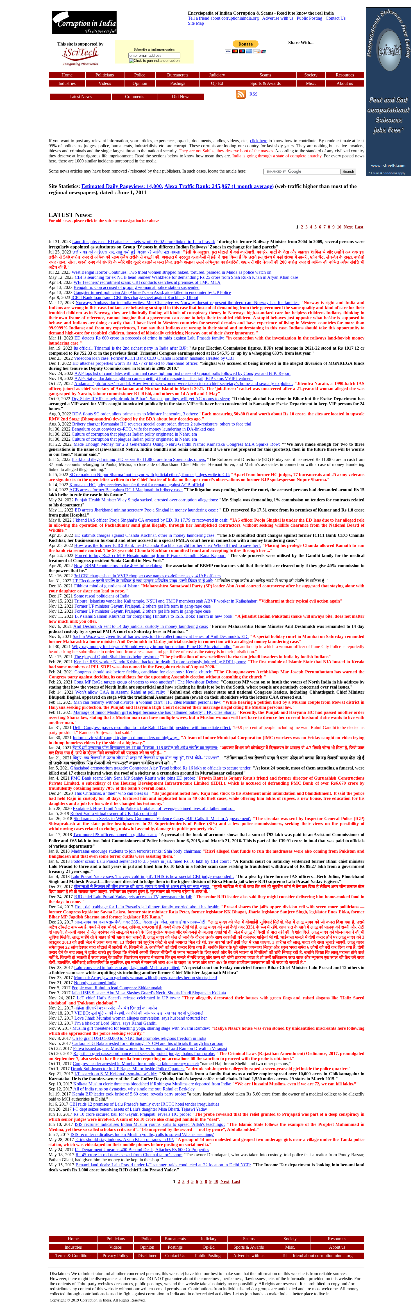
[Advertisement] (24, 91)
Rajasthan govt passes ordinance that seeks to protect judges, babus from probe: (144, 1053)
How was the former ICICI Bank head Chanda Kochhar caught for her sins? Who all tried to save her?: (167, 545)
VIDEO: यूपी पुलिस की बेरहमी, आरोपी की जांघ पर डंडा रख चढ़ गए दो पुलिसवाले (138, 1013)
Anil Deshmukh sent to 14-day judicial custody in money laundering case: (140, 626)
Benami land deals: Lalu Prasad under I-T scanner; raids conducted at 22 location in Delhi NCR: (163, 1164)
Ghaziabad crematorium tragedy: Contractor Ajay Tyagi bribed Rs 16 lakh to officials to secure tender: (160, 768)
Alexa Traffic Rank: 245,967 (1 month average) (219, 186)
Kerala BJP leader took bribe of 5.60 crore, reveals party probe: (129, 1094)
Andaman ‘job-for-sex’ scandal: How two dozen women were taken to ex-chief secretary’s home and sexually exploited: (183, 383)
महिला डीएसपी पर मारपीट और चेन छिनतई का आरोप (115, 1008)
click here (258, 140)
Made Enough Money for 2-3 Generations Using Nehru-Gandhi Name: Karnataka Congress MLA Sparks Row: (177, 444)
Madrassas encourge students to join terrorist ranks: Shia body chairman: (136, 851)
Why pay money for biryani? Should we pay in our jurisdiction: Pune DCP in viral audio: (152, 646)
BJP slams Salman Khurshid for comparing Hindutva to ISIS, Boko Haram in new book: (154, 616)
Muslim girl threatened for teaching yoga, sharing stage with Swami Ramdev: (141, 1028)
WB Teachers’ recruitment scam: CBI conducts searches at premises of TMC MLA (147, 282)
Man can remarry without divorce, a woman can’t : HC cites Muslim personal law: (148, 702)
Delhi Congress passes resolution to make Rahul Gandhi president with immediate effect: (152, 727)
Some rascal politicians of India (101, 596)
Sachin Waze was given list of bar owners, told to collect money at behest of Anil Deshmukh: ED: (161, 636)
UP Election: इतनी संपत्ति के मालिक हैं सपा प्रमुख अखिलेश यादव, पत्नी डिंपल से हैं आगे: (142, 580)
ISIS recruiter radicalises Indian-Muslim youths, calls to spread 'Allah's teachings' (142, 1134)
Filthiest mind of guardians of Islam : (106, 585)
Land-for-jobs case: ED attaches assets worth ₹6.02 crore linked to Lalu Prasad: (143, 241)
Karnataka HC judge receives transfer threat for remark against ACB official (136, 484)
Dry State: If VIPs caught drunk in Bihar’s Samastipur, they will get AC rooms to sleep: (151, 398)
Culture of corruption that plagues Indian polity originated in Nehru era (134, 434)
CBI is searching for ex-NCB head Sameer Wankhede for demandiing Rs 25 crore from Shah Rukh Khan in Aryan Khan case (186, 277)
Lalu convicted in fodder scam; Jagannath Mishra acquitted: (127, 967)
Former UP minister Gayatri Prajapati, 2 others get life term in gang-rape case (142, 606)
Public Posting (309, 18)
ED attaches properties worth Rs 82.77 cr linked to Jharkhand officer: (135, 363)
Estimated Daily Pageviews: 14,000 (121, 186)
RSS (253, 94)
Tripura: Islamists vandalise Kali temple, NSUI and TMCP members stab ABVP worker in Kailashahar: (166, 601)
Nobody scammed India (95, 982)
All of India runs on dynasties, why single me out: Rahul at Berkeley (134, 1089)
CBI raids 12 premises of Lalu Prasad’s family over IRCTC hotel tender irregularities (144, 1104)
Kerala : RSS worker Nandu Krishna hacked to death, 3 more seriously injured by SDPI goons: (160, 661)
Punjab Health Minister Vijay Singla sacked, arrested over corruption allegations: (146, 499)
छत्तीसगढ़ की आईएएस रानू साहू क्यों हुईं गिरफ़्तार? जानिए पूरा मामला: (127, 252)
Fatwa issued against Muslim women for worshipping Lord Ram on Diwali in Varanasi (150, 1048)
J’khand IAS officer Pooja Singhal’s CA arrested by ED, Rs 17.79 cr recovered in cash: (151, 520)
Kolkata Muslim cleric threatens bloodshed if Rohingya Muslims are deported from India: (152, 1083)
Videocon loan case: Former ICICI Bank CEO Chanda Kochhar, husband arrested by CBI (154, 358)
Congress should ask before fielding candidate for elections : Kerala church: (143, 671)
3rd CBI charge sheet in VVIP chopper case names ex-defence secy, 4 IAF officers (147, 575)
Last (359, 227)
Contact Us (336, 18)
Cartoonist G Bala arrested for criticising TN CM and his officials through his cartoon (147, 1043)
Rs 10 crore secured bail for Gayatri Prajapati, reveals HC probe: (132, 1114)
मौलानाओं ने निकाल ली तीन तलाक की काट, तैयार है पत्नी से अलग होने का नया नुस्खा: (142, 886)
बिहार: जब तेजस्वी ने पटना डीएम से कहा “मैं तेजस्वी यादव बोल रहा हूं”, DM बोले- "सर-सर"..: (148, 757)
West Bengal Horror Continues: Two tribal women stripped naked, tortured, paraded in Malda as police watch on (171, 272)
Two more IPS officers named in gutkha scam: (115, 834)
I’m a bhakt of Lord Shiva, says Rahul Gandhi (115, 1023)
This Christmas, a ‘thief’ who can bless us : (112, 793)
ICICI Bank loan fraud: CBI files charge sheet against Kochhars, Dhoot (134, 297)
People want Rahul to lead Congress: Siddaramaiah (117, 987)
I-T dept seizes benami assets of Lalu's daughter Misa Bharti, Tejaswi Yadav (140, 1109)
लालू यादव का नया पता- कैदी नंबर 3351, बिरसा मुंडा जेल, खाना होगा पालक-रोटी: (140, 922)
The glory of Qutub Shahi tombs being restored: (116, 656)
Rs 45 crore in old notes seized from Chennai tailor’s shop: (129, 1154)
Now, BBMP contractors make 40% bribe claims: (118, 565)
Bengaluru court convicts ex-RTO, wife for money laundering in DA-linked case (143, 429)
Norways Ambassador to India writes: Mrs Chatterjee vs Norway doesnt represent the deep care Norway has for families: (187, 302)
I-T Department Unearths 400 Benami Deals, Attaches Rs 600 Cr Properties (142, 1149)
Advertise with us (277, 18)
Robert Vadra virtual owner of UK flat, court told (113, 813)
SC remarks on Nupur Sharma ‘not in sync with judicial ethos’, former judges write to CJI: (149, 474)
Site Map (196, 23)
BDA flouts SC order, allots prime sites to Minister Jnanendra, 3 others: (135, 413)
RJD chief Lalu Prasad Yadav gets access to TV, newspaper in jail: (133, 896)
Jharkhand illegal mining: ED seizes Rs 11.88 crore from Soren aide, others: (139, 459)
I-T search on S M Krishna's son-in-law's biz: (115, 1073)
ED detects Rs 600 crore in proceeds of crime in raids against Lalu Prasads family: (149, 338)
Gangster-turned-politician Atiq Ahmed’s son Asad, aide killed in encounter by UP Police (152, 292)
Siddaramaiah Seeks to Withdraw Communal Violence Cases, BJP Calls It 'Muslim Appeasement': (162, 818)
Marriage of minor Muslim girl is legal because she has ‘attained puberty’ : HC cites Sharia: (154, 712)
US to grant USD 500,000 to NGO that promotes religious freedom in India (139, 1038)
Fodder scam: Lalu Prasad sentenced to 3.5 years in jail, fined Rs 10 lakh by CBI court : (151, 861)
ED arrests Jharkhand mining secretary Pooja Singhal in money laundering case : (146, 510)
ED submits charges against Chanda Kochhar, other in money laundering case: (145, 535)
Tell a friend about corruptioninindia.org (223, 18)
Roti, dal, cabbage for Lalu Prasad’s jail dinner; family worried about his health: (147, 906)
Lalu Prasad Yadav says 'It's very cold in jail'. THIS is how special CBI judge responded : (152, 876)
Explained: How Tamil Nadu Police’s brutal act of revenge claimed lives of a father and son (154, 808)
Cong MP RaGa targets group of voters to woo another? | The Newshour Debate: (146, 682)
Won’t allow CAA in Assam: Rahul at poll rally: (120, 692)
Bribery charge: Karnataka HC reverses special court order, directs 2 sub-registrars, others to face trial (161, 424)
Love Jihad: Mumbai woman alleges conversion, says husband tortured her (140, 1018)
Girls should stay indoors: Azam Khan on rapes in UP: (124, 1139)
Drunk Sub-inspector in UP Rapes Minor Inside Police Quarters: (128, 1068)
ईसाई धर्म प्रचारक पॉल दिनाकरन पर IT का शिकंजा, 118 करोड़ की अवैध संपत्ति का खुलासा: (145, 747)
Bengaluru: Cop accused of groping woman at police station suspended (136, 287)
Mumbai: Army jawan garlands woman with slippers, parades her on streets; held (145, 977)
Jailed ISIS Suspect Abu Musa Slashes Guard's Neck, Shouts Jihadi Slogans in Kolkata (149, 992)
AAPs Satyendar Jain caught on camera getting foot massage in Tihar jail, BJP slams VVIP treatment (163, 378)
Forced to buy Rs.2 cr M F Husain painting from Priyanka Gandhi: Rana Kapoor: (150, 555)
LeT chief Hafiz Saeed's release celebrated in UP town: (128, 997)
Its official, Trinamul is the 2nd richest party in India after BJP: (131, 348)
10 (339, 227)
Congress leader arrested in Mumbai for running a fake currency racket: (136, 1063)
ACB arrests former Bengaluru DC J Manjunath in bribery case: (126, 489)
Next (348, 227)
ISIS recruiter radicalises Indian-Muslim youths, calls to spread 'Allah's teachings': (150, 1124)
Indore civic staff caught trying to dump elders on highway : (126, 737)
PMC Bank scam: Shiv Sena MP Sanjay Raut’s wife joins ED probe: (133, 778)
